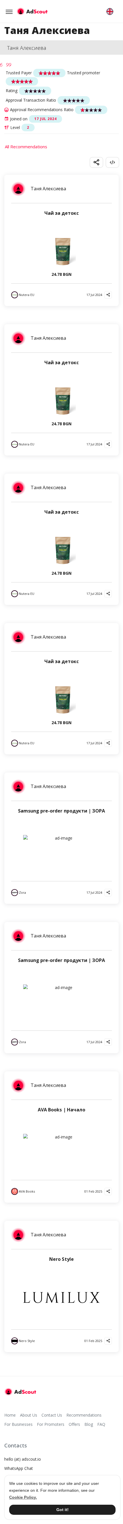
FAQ (101, 1424)
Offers (74, 1424)
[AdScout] (20, 1392)
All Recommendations (26, 146)
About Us (28, 1415)
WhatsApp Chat (18, 1468)
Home (10, 1415)
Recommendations (84, 1415)
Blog (88, 1424)
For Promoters (50, 1424)
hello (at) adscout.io (22, 1459)
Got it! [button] (62, 1509)
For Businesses (18, 1424)
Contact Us (51, 1415)
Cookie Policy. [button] (23, 1497)
